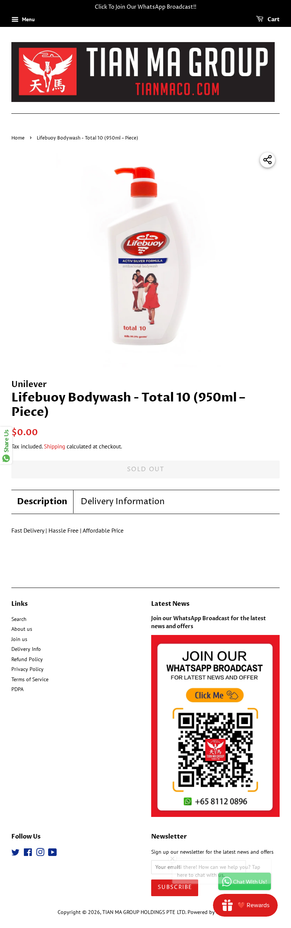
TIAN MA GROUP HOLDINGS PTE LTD (143, 912)
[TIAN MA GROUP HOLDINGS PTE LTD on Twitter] (15, 853)
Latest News (170, 604)
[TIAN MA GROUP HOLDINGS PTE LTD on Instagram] (40, 853)
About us (21, 628)
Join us (19, 639)
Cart (273, 19)
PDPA (17, 689)
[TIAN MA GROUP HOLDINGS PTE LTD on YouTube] (52, 853)
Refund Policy (27, 659)
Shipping (54, 446)
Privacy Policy (27, 669)
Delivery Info (26, 649)
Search (19, 619)
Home (18, 138)
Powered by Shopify (211, 912)
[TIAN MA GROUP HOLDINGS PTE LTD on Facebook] (27, 853)
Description (42, 501)
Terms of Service (29, 679)
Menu (27, 19)
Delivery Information (123, 502)
